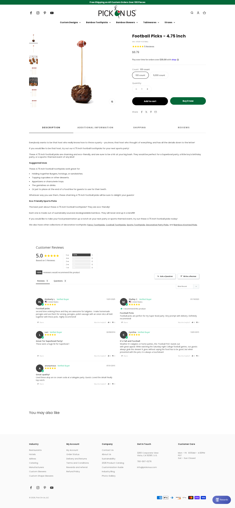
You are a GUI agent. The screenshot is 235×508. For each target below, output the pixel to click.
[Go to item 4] (33, 71)
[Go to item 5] (33, 82)
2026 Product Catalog (113, 463)
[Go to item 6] (33, 93)
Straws (168, 22)
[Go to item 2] (33, 49)
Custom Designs (69, 22)
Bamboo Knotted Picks (185, 224)
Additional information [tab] (95, 127)
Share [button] (41, 322)
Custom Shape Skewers (41, 476)
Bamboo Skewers (125, 22)
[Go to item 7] (33, 104)
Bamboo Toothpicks (97, 22)
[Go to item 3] (33, 60)
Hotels (32, 454)
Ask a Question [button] (166, 276)
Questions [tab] (58, 281)
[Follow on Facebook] (31, 13)
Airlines (32, 458)
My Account (72, 450)
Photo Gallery (108, 476)
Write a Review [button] (189, 276)
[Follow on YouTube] (52, 13)
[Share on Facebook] (141, 112)
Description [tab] (51, 127)
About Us (106, 454)
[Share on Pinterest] (151, 112)
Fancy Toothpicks (96, 224)
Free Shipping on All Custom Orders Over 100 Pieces (117, 2)
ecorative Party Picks (157, 224)
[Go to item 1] (33, 38)
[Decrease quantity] (136, 89)
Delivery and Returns (76, 458)
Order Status (72, 454)
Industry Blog (108, 471)
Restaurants (35, 450)
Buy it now (188, 101)
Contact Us (108, 450)
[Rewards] (221, 500)
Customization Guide (112, 467)
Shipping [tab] (139, 127)
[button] (109, 322)
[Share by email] (155, 112)
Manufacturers (36, 467)
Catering (33, 463)
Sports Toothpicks (136, 224)
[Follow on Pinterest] (45, 13)
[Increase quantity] (147, 89)
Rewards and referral (76, 467)
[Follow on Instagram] (38, 13)
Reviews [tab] (184, 127)
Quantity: (136, 83)
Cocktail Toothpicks (116, 224)
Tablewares (149, 22)
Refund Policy (73, 471)
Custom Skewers (37, 471)
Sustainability (108, 458)
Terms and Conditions (77, 463)
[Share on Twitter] (146, 112)
